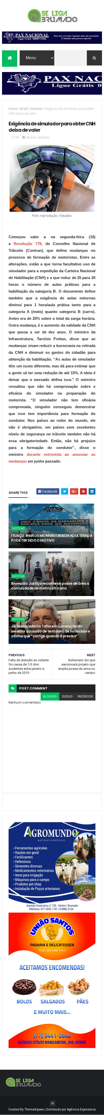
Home (13, 109)
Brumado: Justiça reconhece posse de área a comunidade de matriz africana (50, 586)
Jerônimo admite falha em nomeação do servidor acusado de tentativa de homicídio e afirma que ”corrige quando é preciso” (50, 631)
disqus (67, 696)
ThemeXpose (34, 1109)
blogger (50, 696)
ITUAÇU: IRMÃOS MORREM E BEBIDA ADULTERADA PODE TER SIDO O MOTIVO (51, 538)
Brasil (24, 109)
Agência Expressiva (81, 1109)
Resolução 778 (26, 243)
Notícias (36, 109)
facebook (85, 696)
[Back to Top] (52, 1103)
